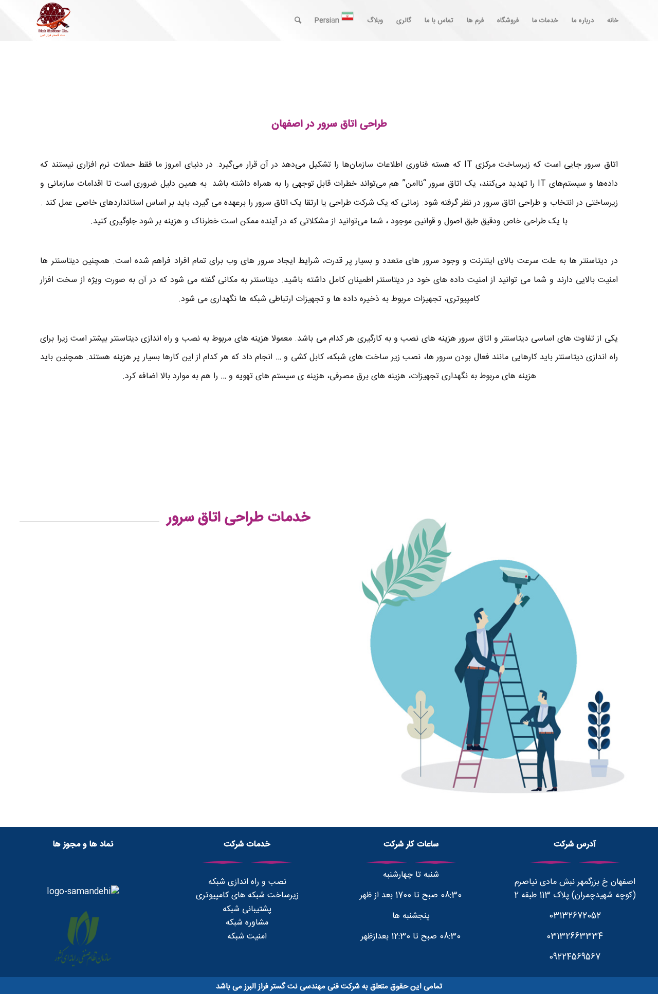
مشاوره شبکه (247, 923)
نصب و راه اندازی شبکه (247, 882)
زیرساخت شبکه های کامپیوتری (247, 895)
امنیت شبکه (247, 937)
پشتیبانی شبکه (247, 909)
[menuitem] (612, 20)
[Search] (298, 20)
